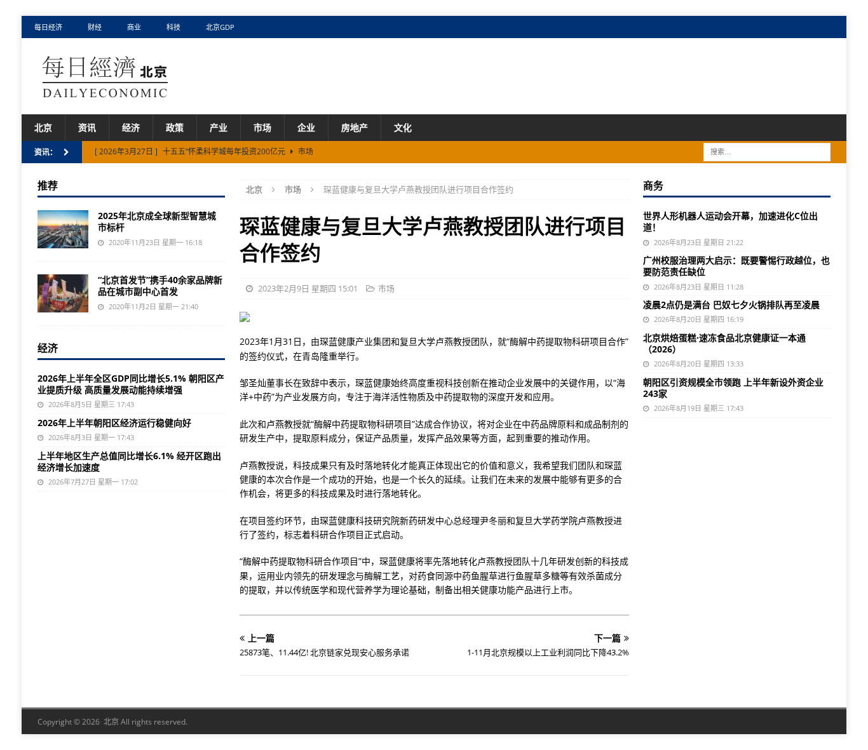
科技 (173, 27)
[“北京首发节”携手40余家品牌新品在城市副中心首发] (62, 293)
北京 (43, 127)
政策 (175, 127)
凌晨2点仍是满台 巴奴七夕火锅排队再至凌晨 (731, 304)
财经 (95, 27)
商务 (653, 185)
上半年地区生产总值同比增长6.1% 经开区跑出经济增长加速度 (129, 461)
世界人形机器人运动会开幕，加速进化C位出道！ (730, 221)
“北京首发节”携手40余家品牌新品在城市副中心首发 (160, 285)
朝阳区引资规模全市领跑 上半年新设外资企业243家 (733, 387)
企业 (306, 127)
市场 (262, 127)
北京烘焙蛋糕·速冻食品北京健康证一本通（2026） (724, 343)
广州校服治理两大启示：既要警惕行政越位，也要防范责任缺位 (736, 266)
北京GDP (220, 27)
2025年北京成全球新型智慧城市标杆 (157, 221)
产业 (218, 127)
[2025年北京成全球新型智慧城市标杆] (62, 229)
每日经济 (48, 27)
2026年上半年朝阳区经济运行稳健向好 (114, 423)
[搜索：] (767, 151)
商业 (134, 27)
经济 (131, 127)
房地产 (354, 127)
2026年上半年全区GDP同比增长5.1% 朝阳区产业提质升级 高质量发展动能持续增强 (130, 384)
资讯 (87, 127)
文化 (403, 127)
